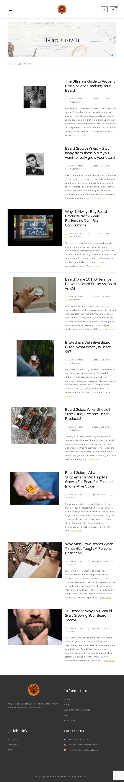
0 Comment (75, 102)
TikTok (11, 750)
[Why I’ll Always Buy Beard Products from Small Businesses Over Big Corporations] (35, 227)
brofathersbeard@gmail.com (83, 750)
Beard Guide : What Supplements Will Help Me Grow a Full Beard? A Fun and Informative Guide (89, 479)
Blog (66, 715)
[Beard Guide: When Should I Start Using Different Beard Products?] (35, 425)
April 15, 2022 (99, 494)
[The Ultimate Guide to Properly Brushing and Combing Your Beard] (35, 97)
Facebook (13, 744)
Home (11, 64)
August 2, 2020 (100, 561)
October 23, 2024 (101, 98)
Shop (67, 704)
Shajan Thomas (77, 98)
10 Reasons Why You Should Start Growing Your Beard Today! (88, 615)
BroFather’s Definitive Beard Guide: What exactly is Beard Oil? (88, 347)
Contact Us (70, 720)
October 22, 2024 (101, 296)
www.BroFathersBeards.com (83, 744)
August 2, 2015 (100, 628)
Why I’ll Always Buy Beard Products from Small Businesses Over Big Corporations (86, 218)
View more (80, 135)
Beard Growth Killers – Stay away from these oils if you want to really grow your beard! (90, 153)
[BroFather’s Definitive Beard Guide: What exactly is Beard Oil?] (35, 358)
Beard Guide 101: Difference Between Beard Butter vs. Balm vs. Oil (90, 284)
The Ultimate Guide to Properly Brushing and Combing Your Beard (90, 86)
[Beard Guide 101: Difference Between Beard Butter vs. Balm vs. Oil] (35, 295)
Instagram (13, 739)
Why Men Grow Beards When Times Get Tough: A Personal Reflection (89, 548)
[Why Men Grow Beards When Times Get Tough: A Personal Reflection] (35, 560)
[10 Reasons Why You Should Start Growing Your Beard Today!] (35, 627)
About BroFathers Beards (77, 710)
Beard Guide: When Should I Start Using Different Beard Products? (87, 414)
